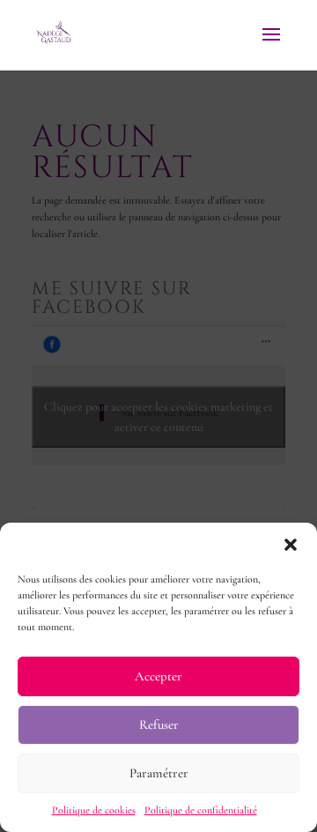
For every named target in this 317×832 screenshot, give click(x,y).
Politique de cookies (94, 810)
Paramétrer (158, 773)
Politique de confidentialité (200, 810)
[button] (290, 544)
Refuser (159, 724)
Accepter (158, 676)
